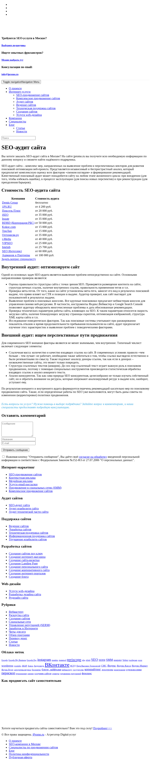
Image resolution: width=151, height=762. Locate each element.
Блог (12, 124)
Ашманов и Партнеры (16, 255)
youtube (17, 666)
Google (4, 660)
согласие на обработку (93, 456)
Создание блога (19, 576)
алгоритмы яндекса (22, 670)
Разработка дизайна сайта (25, 594)
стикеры (55, 674)
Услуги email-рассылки (23, 484)
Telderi (125, 660)
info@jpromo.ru (9, 74)
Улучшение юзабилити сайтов (28, 539)
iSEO (5, 214)
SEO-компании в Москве (25, 744)
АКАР (24, 666)
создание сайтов (42, 673)
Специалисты (17, 121)
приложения (21, 674)
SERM (102, 660)
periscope (74, 660)
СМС (104, 665)
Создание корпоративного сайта (29, 570)
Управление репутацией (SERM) (29, 625)
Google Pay (32, 660)
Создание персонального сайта (28, 566)
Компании (15, 118)
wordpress (7, 665)
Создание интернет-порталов (27, 573)
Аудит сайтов (24, 101)
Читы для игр (17, 631)
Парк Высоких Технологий (88, 666)
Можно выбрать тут (12, 59)
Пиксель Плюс (11, 210)
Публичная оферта (20, 757)
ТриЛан (7, 230)
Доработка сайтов (20, 529)
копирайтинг (93, 669)
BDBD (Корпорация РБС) (18, 222)
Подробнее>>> (102, 728)
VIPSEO (7, 243)
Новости (21, 131)
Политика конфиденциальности (29, 754)
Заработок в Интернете (23, 628)
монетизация (119, 670)
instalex (55, 660)
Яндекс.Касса (124, 665)
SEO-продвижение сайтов (32, 95)
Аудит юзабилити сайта (24, 508)
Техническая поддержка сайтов (36, 108)
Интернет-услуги (20, 91)
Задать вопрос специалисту (18, 259)
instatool (62, 660)
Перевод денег (18, 638)
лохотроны (107, 669)
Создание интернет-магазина (27, 556)
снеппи (30, 674)
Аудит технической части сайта (28, 511)
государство (78, 670)
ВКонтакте (57, 665)
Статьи (20, 128)
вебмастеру (67, 670)
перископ (8, 673)
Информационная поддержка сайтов (32, 536)
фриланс (87, 673)
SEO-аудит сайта (19, 505)
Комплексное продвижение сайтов (38, 98)
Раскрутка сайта (19, 615)
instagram (44, 660)
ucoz (140, 660)
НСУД (73, 666)
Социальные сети (20, 621)
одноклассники (134, 669)
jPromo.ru (38, 734)
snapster (118, 660)
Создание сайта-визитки (24, 560)
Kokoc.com (9, 226)
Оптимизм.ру (10, 235)
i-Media (6, 239)
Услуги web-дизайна (29, 114)
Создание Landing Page (23, 563)
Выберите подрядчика (13, 45)
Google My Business (17, 660)
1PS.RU (7, 206)
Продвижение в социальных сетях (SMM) (35, 487)
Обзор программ (19, 635)
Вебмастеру (16, 611)
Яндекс (111, 665)
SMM (109, 659)
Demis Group (10, 202)
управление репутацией (70, 674)
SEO (94, 660)
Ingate (5, 218)
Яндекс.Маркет (140, 665)
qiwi (88, 660)
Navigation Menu (21, 82)
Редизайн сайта (18, 597)
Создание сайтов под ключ (26, 553)
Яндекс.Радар (7, 670)
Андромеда (39, 666)
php (83, 660)
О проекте (15, 88)
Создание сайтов (26, 111)
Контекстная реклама (22, 477)
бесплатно (36, 670)
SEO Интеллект (12, 251)
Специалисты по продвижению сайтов (33, 747)
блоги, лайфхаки (51, 669)
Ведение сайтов (26, 104)
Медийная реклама (21, 481)
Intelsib (6, 247)
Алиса (30, 666)
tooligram (133, 660)
